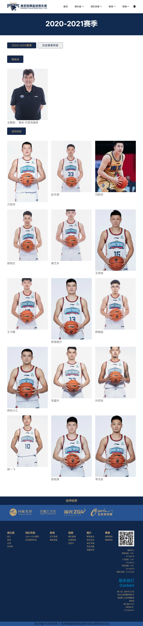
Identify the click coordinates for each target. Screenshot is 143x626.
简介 (9, 536)
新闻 (111, 6)
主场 (9, 543)
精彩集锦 (72, 536)
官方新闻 (53, 536)
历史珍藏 (90, 546)
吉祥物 (10, 546)
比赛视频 (72, 540)
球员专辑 (90, 543)
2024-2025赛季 (22, 45)
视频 (124, 6)
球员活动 (90, 540)
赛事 (107, 532)
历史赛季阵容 (50, 45)
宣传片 (71, 543)
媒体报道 (53, 540)
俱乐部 (78, 6)
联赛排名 (109, 540)
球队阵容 (95, 6)
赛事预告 (109, 536)
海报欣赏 (90, 550)
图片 (89, 532)
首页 (65, 6)
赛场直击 (90, 536)
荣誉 (9, 540)
